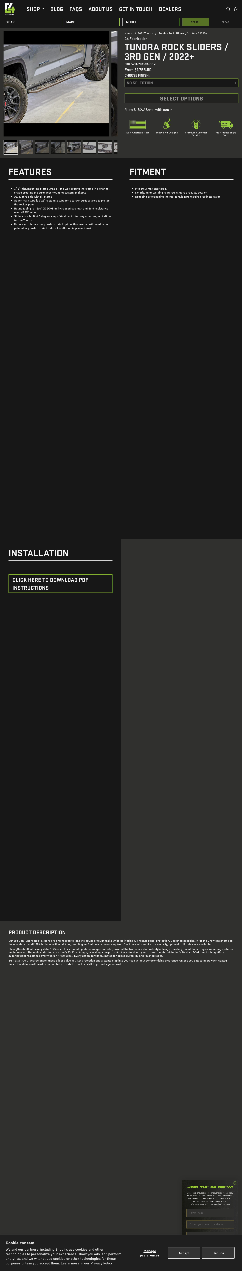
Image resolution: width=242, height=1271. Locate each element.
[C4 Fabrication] (10, 9)
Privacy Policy (102, 1263)
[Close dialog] (235, 1183)
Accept (184, 1252)
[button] (228, 9)
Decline (218, 1252)
